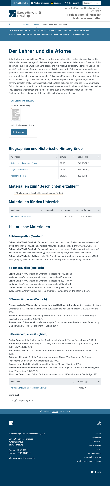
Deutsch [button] (57, 3)
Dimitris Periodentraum (20, 34)
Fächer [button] (26, 25)
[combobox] (91, 3)
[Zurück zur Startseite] (25, 14)
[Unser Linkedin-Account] (11, 423)
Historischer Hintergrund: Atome (23, 163)
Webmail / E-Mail (94, 453)
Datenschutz (96, 442)
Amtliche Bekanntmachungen (89, 461)
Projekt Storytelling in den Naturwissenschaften (84, 16)
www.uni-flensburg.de (25, 458)
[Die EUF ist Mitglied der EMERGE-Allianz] (98, 423)
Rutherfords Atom (80, 34)
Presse (98, 434)
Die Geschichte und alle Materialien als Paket (28, 388)
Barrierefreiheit (95, 445)
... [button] (16, 25)
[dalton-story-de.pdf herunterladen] (15, 114)
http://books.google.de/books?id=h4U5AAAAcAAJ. (70, 252)
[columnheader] (33, 157)
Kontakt (98, 449)
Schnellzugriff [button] (73, 3)
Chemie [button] (36, 25)
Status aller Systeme (92, 457)
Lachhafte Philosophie (20, 31)
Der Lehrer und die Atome (76, 31)
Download (20, 132)
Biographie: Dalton (18, 176)
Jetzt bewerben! (22, 3)
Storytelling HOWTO (26, 400)
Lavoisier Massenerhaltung (48, 31)
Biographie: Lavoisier (19, 170)
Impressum (96, 438)
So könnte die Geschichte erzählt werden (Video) (40, 193)
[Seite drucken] (41, 411)
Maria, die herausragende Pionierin (51, 34)
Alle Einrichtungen (41, 3)
